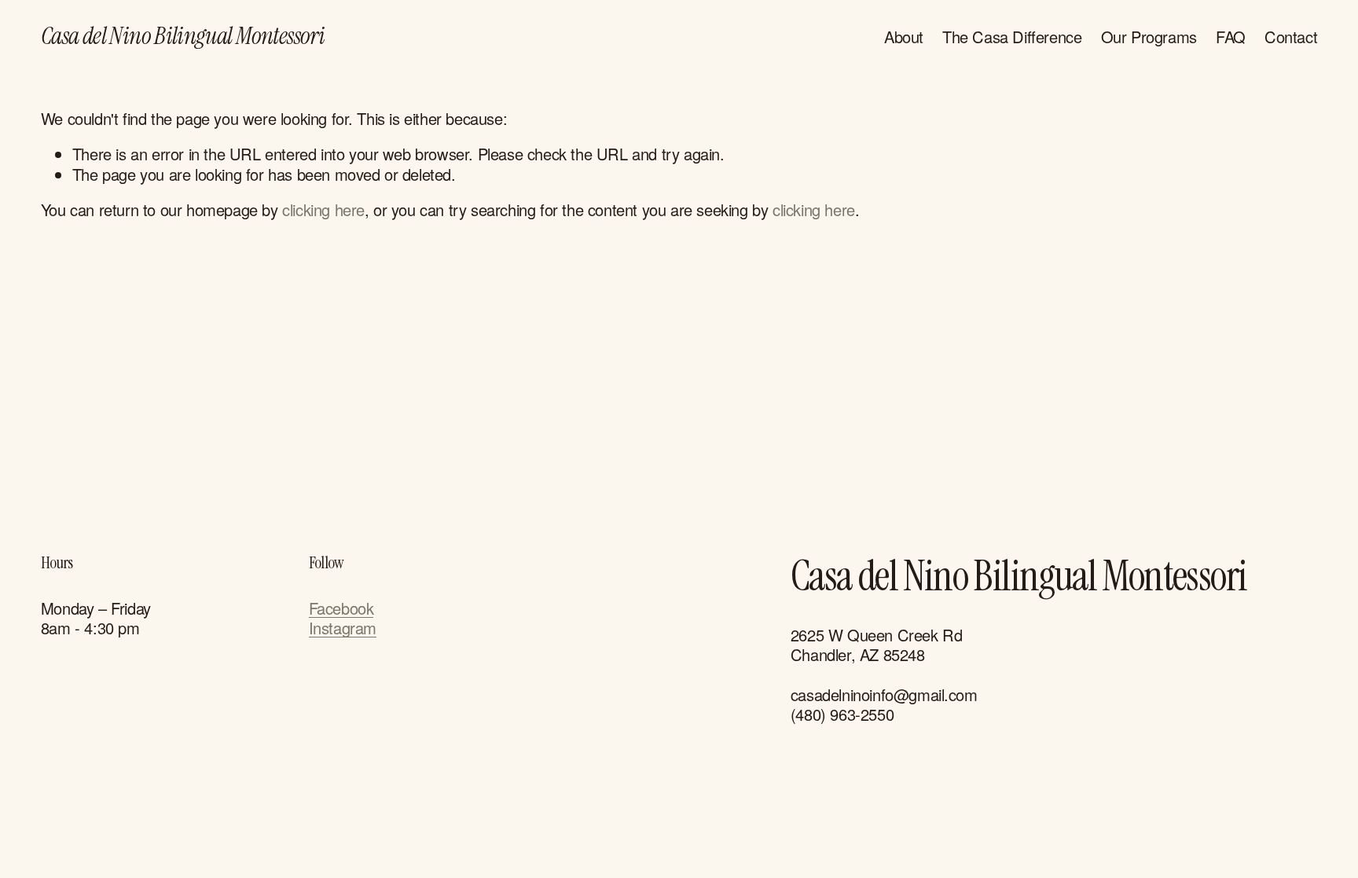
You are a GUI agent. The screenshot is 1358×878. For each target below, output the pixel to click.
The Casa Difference (1011, 36)
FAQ (1231, 36)
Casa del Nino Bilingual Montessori (183, 35)
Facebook (341, 608)
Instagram (342, 627)
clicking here (323, 209)
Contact (1290, 36)
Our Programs (1149, 36)
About (903, 36)
